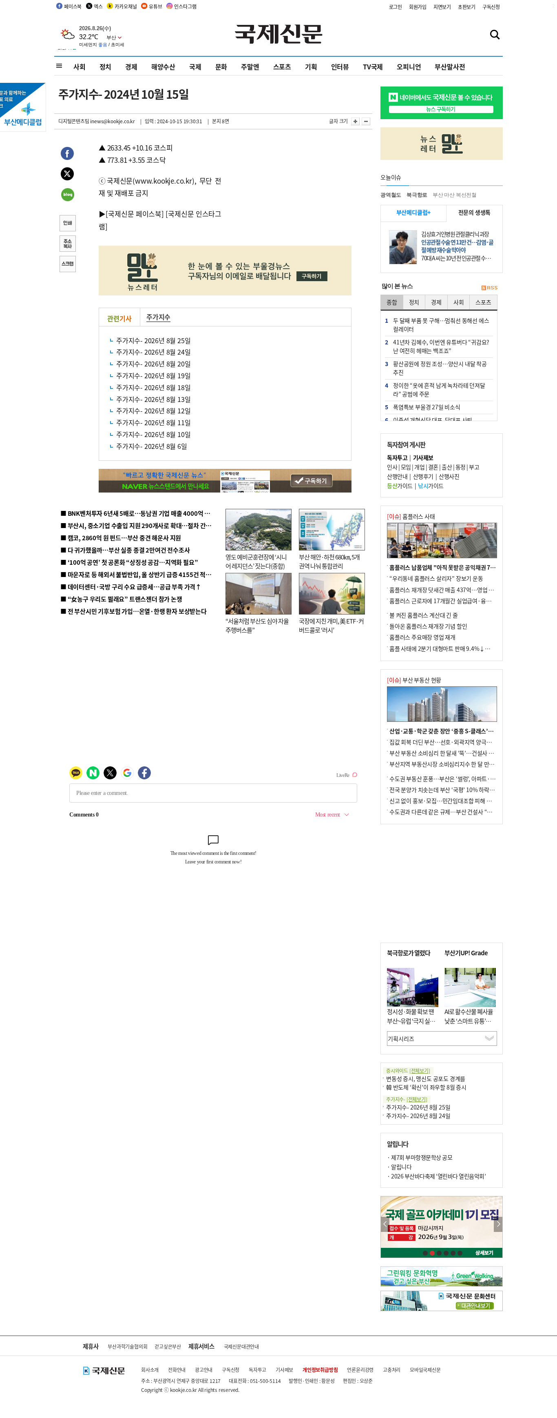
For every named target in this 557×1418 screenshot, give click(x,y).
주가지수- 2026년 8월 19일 (153, 375)
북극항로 (417, 195)
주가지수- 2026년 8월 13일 (153, 399)
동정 (460, 467)
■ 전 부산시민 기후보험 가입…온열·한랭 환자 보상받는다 (133, 611)
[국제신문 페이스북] (135, 214)
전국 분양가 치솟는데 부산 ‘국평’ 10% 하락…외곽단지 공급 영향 (464, 790)
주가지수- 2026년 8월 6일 (151, 446)
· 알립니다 (399, 1167)
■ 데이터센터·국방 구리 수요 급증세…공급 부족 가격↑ (130, 586)
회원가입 (418, 6)
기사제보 (284, 1369)
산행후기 (423, 476)
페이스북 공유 (67, 155)
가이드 (400, 486)
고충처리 (391, 1369)
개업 (419, 467)
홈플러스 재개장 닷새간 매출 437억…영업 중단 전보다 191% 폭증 (466, 590)
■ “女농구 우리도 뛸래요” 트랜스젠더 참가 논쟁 (121, 599)
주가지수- (406, 1099)
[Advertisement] (286, 193)
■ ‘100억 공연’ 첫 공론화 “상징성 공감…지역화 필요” (129, 562)
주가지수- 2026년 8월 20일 (153, 363)
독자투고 (257, 1369)
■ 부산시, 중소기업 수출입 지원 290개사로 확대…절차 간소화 (138, 525)
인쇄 (67, 224)
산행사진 (449, 476)
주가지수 (158, 317)
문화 (221, 66)
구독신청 (491, 6)
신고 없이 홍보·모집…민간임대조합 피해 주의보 (445, 801)
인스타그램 (185, 6)
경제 (131, 66)
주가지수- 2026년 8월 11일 (153, 422)
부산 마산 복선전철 (455, 195)
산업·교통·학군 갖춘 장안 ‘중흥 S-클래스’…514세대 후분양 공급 (465, 731)
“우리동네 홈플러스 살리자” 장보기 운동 (436, 578)
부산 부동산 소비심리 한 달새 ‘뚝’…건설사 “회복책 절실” (455, 753)
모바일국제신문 (425, 1369)
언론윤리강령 (360, 1369)
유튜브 (155, 6)
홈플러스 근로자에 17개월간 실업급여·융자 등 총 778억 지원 (460, 601)
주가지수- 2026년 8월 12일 (153, 410)
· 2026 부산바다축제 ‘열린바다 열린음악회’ (436, 1176)
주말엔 (250, 66)
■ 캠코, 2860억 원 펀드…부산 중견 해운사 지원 (120, 537)
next (498, 1224)
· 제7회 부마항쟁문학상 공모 (419, 1157)
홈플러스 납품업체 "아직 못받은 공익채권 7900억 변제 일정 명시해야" (471, 567)
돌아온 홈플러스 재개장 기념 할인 (428, 626)
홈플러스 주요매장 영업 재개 (422, 637)
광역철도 (390, 195)
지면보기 (442, 6)
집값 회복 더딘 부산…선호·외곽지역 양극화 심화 (446, 742)
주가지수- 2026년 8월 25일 (153, 340)
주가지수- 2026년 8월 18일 (153, 387)
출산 (447, 467)
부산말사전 (450, 66)
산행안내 (397, 476)
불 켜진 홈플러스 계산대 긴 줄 (423, 615)
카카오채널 (126, 6)
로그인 (395, 6)
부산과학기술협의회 (127, 1346)
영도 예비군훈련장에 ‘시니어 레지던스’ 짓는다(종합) (256, 561)
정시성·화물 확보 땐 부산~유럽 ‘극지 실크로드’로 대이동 (411, 1020)
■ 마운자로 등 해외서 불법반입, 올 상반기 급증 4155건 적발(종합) (143, 574)
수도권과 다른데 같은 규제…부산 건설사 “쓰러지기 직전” (455, 812)
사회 (79, 66)
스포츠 (282, 66)
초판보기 (466, 6)
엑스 (98, 6)
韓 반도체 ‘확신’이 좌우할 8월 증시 (426, 1087)
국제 (195, 66)
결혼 (433, 467)
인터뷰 (340, 66)
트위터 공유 (67, 175)
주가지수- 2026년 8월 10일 (153, 434)
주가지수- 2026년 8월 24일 (153, 352)
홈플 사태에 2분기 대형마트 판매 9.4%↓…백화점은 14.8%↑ (462, 648)
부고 (474, 467)
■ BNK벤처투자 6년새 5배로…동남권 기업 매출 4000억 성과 (138, 513)
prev (385, 1224)
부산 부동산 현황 (414, 680)
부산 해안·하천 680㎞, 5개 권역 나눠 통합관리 (329, 561)
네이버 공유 (67, 195)
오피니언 (409, 66)
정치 (105, 66)
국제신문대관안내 (241, 1346)
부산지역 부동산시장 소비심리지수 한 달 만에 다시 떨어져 (456, 764)
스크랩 (67, 265)
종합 (392, 302)
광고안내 (203, 1369)
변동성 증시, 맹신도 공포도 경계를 (425, 1078)
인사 (392, 467)
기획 (311, 66)
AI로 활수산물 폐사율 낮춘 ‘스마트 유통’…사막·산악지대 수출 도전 (468, 1025)
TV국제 (373, 66)
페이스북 (73, 6)
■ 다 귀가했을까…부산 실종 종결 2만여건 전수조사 (125, 550)
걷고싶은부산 (168, 1346)
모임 (406, 467)
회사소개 (150, 1369)
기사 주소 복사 (67, 244)
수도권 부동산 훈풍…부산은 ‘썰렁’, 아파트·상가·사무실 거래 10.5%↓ (471, 778)
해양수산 (163, 66)
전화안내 (177, 1369)
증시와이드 (408, 1070)
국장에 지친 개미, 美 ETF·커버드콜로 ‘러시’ (331, 626)
